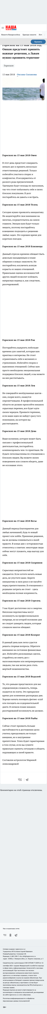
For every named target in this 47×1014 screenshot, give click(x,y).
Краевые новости (29, 35)
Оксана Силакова (27, 74)
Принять (38, 42)
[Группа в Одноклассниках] (10, 935)
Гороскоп (9, 65)
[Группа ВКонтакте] (5, 935)
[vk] (20, 779)
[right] (44, 35)
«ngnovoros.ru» (20, 949)
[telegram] (27, 779)
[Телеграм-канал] (16, 935)
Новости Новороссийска (10, 35)
